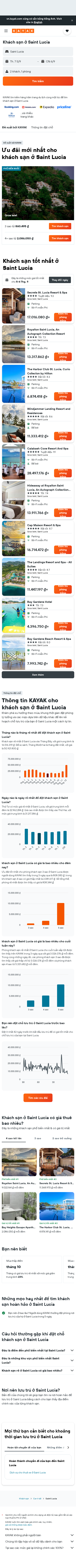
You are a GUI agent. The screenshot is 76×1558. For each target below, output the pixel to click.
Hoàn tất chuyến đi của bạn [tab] (24, 1447)
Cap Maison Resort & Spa (44, 525)
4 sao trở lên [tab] (13, 1138)
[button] (72, 20)
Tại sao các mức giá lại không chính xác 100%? (34, 1548)
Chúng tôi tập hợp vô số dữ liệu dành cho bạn (33, 1541)
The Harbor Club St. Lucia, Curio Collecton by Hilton (48, 371)
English (38, 22)
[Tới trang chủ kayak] (23, 31)
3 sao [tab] (37, 1138)
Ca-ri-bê (37, 1498)
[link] (38, 1098)
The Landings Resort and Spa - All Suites (49, 564)
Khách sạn (24, 1498)
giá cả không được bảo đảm (18, 1524)
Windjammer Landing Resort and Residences (48, 411)
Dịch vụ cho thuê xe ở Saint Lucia (28, 1472)
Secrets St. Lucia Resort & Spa (47, 292)
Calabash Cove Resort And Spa (47, 448)
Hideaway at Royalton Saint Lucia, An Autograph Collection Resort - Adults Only (47, 488)
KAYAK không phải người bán (23, 1535)
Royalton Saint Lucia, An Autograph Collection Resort (46, 331)
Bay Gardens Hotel (39, 602)
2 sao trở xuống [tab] (61, 1138)
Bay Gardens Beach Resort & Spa (49, 639)
